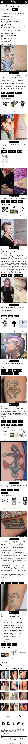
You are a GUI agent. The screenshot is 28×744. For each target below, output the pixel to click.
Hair (3, 10)
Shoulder (4, 96)
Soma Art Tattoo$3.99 (5, 110)
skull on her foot (6, 22)
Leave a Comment (13, 73)
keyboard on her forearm (8, 32)
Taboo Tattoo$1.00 (5, 439)
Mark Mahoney (10, 92)
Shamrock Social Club (7, 373)
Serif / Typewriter (18, 275)
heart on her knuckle (7, 18)
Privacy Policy (4, 741)
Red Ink (14, 201)
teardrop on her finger (7, 16)
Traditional (14, 425)
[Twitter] (18, 725)
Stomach (20, 201)
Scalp (10, 275)
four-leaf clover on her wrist (8, 26)
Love (8, 201)
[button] (2, 2)
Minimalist (18, 92)
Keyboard (15, 582)
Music (21, 582)
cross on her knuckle (7, 38)
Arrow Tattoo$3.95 (22, 216)
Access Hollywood (5, 565)
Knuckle (16, 316)
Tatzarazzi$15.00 (14, 659)
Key (3, 425)
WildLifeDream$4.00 (5, 166)
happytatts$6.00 (5, 216)
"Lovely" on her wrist (7, 30)
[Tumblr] (13, 725)
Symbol (20, 151)
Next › (2, 664)
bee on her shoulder (7, 44)
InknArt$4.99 (5, 507)
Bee (3, 92)
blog (20, 618)
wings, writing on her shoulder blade (11, 21)
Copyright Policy (11, 741)
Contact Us (8, 733)
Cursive (4, 421)
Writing (17, 373)
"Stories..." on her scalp (7, 36)
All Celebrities (14, 714)
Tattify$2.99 (14, 216)
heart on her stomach (7, 41)
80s (3, 582)
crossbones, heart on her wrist (9, 27)
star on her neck (6, 19)
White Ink (11, 96)
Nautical (17, 489)
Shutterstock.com (24, 401)
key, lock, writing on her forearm (10, 35)
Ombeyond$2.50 (23, 439)
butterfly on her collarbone (8, 24)
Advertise (3, 733)
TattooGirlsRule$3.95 (14, 330)
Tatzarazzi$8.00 (23, 330)
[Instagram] (3, 725)
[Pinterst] (23, 725)
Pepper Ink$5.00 (23, 659)
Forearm (20, 421)
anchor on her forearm (7, 33)
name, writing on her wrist (8, 29)
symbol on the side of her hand (9, 43)
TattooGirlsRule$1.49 (5, 330)
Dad (9, 421)
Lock (7, 425)
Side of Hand (12, 151)
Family (14, 421)
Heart (3, 201)
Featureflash (18, 401)
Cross (10, 316)
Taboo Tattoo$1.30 (22, 110)
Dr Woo (4, 370)
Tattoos (15, 10)
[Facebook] (8, 725)
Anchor (4, 489)
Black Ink (4, 151)
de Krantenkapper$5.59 (14, 507)
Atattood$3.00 (14, 110)
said (13, 554)
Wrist (9, 644)
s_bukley (18, 536)
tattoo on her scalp (6, 40)
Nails (8, 10)
